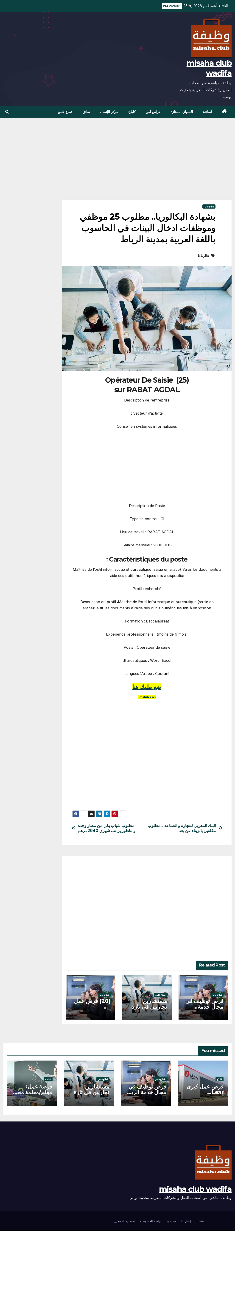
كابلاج (132, 112)
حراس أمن (153, 112)
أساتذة (207, 112)
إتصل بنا (186, 1221)
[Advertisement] (147, 166)
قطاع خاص (65, 112)
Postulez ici (147, 697)
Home (200, 1221)
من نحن (171, 1221)
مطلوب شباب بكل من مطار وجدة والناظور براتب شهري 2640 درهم (107, 828)
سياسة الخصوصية (151, 1221)
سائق (86, 112)
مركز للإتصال (109, 112)
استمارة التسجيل (125, 1221)
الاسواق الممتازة (182, 112)
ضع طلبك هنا (146, 686)
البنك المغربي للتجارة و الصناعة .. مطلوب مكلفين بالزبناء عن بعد (182, 828)
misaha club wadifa (195, 1189)
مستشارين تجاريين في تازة (149, 1004)
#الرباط (203, 255)
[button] (7, 111)
